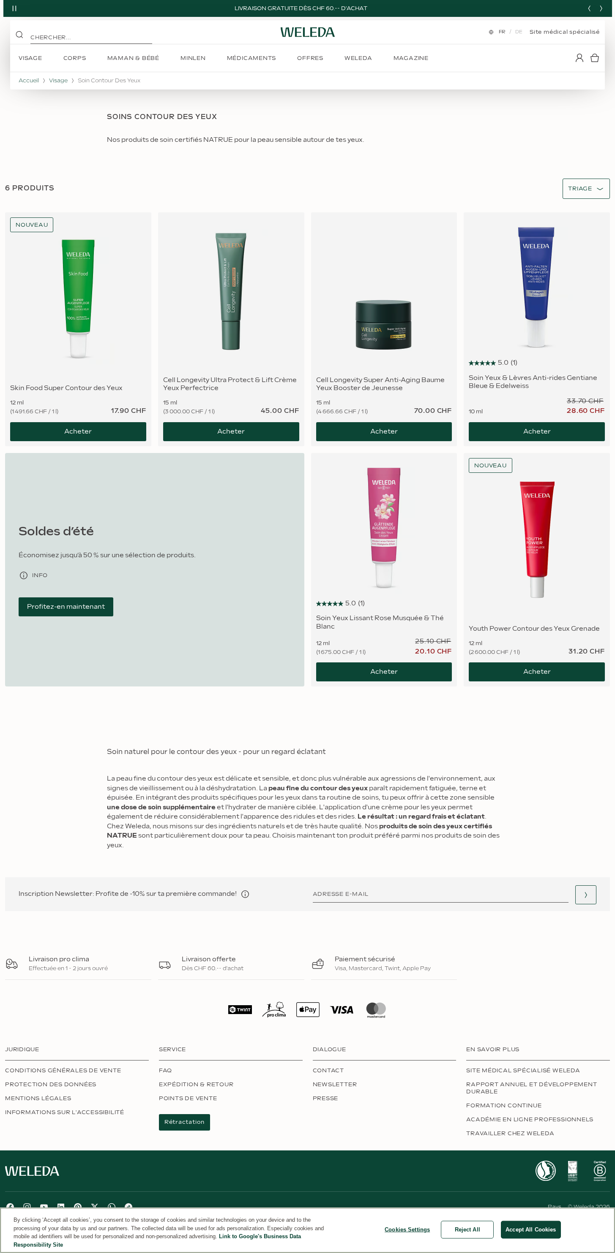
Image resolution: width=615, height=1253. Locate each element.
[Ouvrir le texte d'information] (245, 894)
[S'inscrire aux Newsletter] (585, 894)
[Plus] (546, 1171)
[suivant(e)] (601, 8)
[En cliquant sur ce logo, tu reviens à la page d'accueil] (308, 32)
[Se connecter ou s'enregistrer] (579, 58)
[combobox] (580, 189)
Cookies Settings (407, 1229)
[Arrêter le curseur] (14, 8)
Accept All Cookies (531, 1229)
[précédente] (589, 8)
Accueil (29, 80)
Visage (58, 80)
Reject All (467, 1229)
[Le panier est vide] (595, 58)
